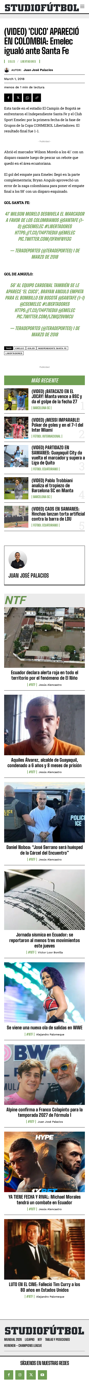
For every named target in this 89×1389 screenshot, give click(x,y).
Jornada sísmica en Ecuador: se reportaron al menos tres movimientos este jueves (44, 940)
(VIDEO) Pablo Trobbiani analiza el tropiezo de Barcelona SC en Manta (52, 485)
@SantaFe (69, 220)
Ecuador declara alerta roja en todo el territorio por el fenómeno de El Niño (44, 675)
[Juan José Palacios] (7, 69)
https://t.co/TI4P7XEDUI (35, 232)
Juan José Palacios (38, 70)
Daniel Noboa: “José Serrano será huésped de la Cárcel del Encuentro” (44, 849)
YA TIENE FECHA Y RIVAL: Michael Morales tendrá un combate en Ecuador (44, 1199)
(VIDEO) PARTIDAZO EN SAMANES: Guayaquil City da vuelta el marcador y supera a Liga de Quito (58, 455)
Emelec (19, 348)
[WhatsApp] (27, 98)
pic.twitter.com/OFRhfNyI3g (44, 239)
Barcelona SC (41, 408)
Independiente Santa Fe (52, 348)
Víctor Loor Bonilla (50, 952)
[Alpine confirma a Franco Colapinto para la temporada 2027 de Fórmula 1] (44, 1076)
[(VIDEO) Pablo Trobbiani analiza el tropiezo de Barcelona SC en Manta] (16, 488)
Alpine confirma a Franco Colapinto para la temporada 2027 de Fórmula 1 (44, 1112)
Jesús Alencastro (50, 684)
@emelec (66, 232)
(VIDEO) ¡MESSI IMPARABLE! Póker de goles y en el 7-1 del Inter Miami (57, 425)
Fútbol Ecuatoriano (45, 469)
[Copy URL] (37, 98)
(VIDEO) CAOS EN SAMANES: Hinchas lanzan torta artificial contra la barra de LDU (58, 514)
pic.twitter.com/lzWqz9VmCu (44, 316)
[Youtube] (42, 1374)
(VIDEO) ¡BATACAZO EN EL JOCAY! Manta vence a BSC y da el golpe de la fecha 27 (57, 396)
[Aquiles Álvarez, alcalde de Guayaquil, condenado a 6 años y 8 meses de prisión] (44, 727)
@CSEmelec (32, 226)
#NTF (32, 684)
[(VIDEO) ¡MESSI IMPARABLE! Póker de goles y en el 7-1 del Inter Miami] (16, 428)
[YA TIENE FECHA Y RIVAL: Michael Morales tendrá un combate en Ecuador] (44, 1164)
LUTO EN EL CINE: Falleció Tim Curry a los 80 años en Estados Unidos (44, 1287)
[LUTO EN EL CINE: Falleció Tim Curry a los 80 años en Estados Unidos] (44, 1251)
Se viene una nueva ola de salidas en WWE (44, 1027)
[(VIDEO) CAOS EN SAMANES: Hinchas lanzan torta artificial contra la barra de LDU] (16, 517)
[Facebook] (8, 98)
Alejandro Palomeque (50, 1034)
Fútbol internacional (47, 436)
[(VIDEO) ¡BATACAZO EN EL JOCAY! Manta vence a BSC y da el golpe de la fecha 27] (16, 399)
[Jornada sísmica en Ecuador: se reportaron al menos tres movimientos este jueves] (44, 902)
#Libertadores (58, 226)
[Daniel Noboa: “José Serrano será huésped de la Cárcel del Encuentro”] (44, 814)
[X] (18, 98)
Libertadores (28, 61)
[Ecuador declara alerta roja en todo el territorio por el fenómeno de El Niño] (44, 639)
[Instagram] (19, 1374)
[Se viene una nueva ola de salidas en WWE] (44, 994)
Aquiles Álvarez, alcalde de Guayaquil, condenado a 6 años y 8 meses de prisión (44, 762)
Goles (11, 61)
